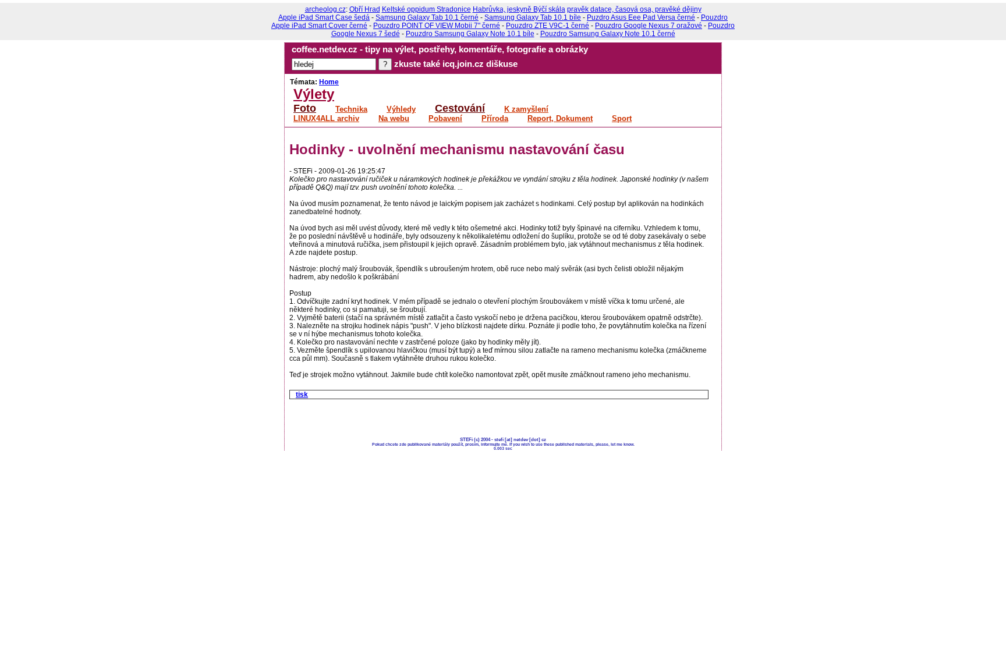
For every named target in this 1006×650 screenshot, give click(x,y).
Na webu (393, 119)
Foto (304, 108)
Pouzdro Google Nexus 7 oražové (648, 26)
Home (329, 82)
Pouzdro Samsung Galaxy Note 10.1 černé (607, 34)
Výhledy (401, 109)
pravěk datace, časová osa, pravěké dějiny (634, 9)
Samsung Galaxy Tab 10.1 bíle (532, 17)
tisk (302, 394)
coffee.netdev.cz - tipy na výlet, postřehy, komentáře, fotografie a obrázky (440, 49)
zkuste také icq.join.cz (439, 64)
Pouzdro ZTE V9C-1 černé (547, 26)
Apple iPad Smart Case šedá (324, 17)
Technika (351, 109)
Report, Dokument (560, 119)
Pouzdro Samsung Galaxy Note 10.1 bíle (470, 34)
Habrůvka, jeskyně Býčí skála (519, 9)
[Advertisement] (425, 419)
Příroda (494, 119)
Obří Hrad (364, 9)
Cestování (460, 108)
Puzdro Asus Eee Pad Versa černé (641, 17)
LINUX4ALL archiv (326, 119)
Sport (622, 119)
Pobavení (445, 119)
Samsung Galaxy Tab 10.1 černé (427, 17)
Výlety (313, 94)
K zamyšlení (526, 109)
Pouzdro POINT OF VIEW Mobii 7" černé (436, 26)
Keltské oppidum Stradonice (426, 9)
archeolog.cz (325, 9)
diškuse (502, 64)
